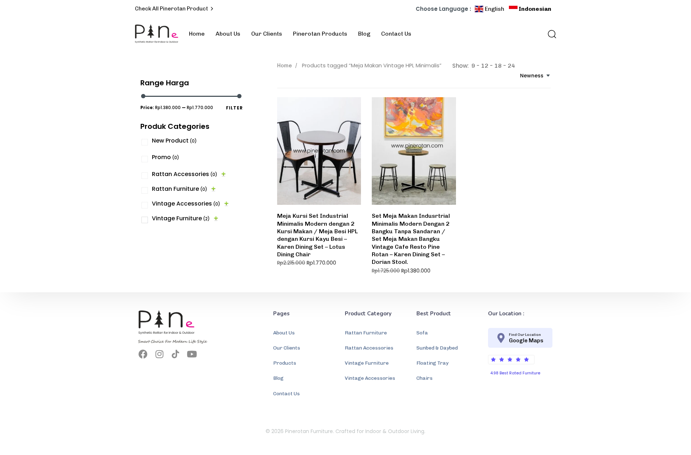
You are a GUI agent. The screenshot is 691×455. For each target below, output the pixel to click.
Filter (234, 108)
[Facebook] (143, 354)
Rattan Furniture (179, 189)
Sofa (422, 333)
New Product (174, 140)
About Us (228, 33)
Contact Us (396, 33)
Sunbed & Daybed (437, 348)
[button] (549, 34)
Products (284, 363)
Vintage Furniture (181, 218)
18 (498, 65)
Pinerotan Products (320, 33)
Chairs (424, 378)
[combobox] (535, 76)
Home (197, 33)
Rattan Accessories (184, 174)
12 (484, 65)
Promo (165, 157)
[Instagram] (159, 354)
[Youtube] (191, 354)
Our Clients (266, 33)
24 (511, 65)
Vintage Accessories (186, 203)
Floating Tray (432, 363)
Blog (364, 33)
